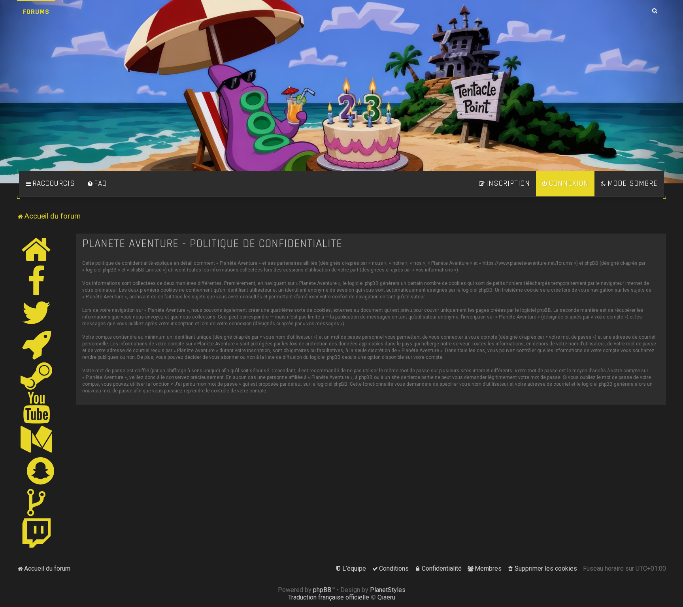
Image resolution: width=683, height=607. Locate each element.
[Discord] (37, 344)
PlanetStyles (388, 590)
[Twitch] (37, 534)
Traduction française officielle (328, 597)
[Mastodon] (37, 439)
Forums (36, 11)
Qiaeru (386, 597)
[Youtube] (37, 407)
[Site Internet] (37, 249)
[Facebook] (36, 281)
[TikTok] (36, 502)
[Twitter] (37, 312)
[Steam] (37, 376)
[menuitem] (97, 183)
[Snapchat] (41, 470)
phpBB (322, 590)
